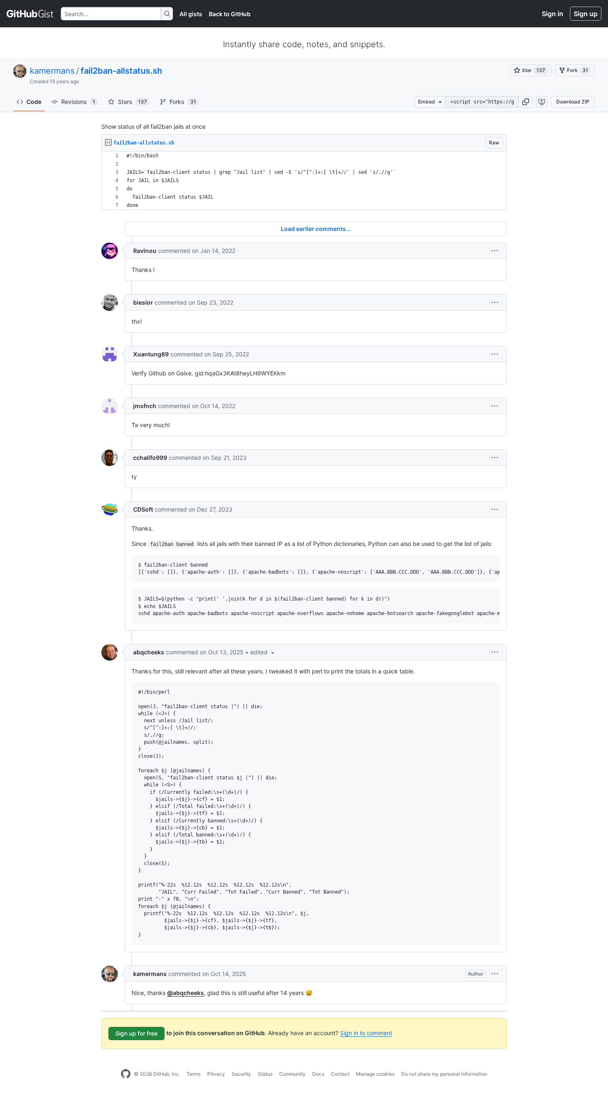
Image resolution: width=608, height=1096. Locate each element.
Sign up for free (136, 1033)
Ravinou (144, 250)
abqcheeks (148, 652)
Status (265, 1074)
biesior (143, 302)
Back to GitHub (230, 13)
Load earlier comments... (316, 228)
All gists (191, 13)
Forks (183, 101)
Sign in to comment (366, 1032)
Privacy (216, 1074)
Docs (318, 1074)
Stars (132, 101)
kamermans (52, 71)
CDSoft (143, 509)
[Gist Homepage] (30, 14)
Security (241, 1074)
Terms (194, 1074)
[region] (304, 180)
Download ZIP (572, 102)
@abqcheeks (185, 992)
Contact (340, 1074)
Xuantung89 (151, 354)
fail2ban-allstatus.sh (121, 71)
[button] (526, 102)
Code (33, 101)
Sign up (586, 14)
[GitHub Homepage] (126, 1074)
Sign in (552, 14)
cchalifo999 (150, 457)
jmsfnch (144, 405)
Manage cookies (375, 1074)
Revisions (78, 101)
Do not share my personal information (444, 1074)
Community (292, 1074)
